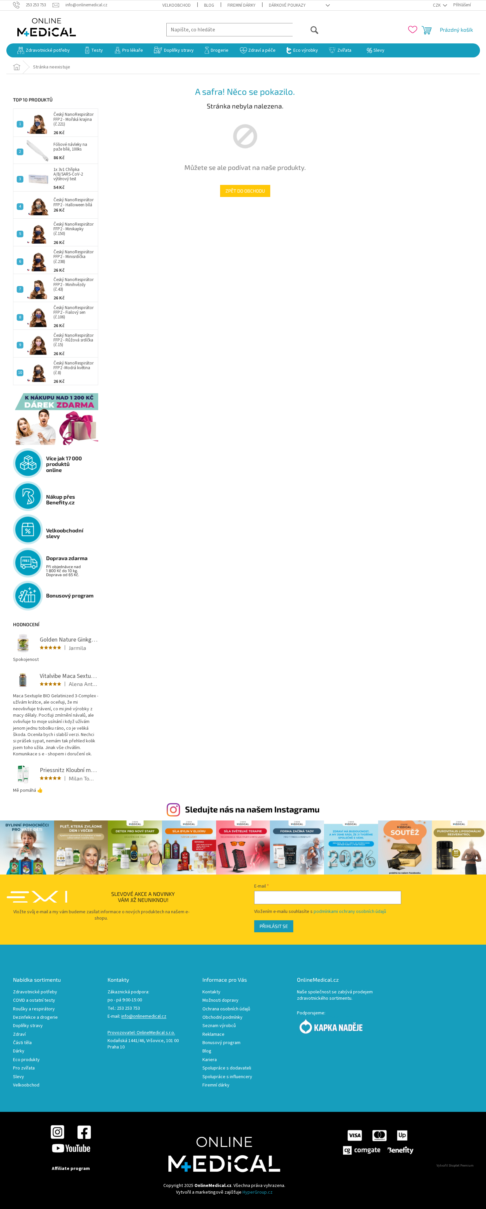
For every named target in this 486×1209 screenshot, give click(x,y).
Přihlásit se (274, 926)
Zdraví (19, 1034)
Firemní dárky (241, 5)
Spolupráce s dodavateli (226, 1068)
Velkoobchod (176, 5)
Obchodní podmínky (222, 1017)
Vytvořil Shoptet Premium (455, 1165)
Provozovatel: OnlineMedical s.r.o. (141, 1033)
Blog (209, 5)
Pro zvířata (24, 1068)
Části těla (22, 1043)
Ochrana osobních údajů (226, 1009)
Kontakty (211, 992)
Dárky (18, 1051)
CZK (437, 5)
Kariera (209, 1060)
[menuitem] (43, 50)
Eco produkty (26, 1060)
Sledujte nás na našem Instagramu (252, 809)
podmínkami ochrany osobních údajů (350, 911)
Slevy (18, 1077)
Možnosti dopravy (220, 1000)
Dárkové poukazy (287, 5)
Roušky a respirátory (34, 1009)
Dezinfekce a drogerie (35, 1017)
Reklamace (213, 1034)
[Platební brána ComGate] (377, 1142)
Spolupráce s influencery (227, 1077)
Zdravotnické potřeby (35, 992)
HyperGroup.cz (257, 1192)
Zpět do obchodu (245, 191)
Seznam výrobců (219, 1026)
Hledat (306, 29)
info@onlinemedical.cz (143, 1016)
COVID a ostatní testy (34, 1000)
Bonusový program (221, 1043)
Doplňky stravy (28, 1026)
